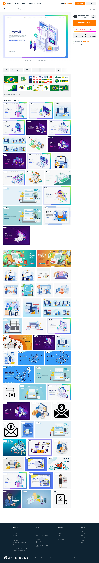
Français (83, 540)
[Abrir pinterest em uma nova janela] (27, 558)
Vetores (9, 3)
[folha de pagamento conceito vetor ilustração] (34, 326)
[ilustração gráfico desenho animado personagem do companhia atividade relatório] (28, 290)
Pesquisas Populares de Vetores (42, 538)
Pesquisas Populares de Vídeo (42, 545)
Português (83, 535)
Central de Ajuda (62, 531)
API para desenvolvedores (20, 542)
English (83, 531)
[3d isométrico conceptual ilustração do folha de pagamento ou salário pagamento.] (54, 258)
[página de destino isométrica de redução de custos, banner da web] (57, 195)
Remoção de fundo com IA (20, 548)
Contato (60, 533)
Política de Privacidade (77, 558)
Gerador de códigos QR (19, 550)
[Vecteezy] (4, 3)
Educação (15, 540)
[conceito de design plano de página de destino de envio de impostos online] (41, 480)
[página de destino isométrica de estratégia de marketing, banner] (14, 161)
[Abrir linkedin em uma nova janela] (25, 558)
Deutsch (83, 538)
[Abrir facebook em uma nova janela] (20, 558)
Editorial (31, 3)
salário (5, 70)
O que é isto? (86, 41)
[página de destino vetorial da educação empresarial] (14, 127)
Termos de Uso (67, 558)
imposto (36, 70)
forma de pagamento (48, 70)
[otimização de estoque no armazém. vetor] (36, 127)
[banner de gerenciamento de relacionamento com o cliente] (39, 161)
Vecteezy (15, 533)
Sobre (59, 535)
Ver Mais (59, 88)
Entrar (91, 3)
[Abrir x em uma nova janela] (32, 558)
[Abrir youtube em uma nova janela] (35, 558)
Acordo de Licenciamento (42, 531)
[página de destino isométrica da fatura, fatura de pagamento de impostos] (31, 358)
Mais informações (79, 45)
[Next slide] (68, 70)
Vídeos (23, 3)
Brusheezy (15, 531)
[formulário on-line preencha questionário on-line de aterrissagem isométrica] (16, 235)
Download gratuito (84, 23)
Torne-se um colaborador (61, 538)
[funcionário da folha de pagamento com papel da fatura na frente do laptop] (22, 215)
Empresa (15, 538)
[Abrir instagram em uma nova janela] (22, 558)
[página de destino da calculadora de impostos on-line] (59, 144)
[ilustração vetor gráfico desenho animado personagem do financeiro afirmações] (12, 307)
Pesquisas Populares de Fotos (42, 542)
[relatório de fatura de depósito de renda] (62, 447)
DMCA (37, 533)
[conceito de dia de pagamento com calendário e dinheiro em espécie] (36, 499)
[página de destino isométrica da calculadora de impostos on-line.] (15, 110)
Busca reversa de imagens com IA (20, 545)
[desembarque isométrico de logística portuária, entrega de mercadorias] (14, 177)
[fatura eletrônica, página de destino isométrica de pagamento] (44, 342)
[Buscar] (90, 9)
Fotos (16, 3)
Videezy (15, 535)
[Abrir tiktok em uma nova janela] (30, 558)
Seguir (93, 17)
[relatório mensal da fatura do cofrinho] (41, 411)
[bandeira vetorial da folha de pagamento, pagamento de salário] (59, 326)
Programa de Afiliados (42, 535)
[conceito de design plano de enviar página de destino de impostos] (36, 464)
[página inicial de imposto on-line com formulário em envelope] (57, 215)
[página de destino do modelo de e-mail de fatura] (60, 127)
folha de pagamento (16, 70)
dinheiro (28, 70)
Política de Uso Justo (89, 558)
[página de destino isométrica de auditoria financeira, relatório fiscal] (41, 110)
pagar (58, 70)
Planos (63, 3)
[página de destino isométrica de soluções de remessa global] (58, 177)
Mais (38, 3)
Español (83, 533)
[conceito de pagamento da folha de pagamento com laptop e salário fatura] (22, 195)
